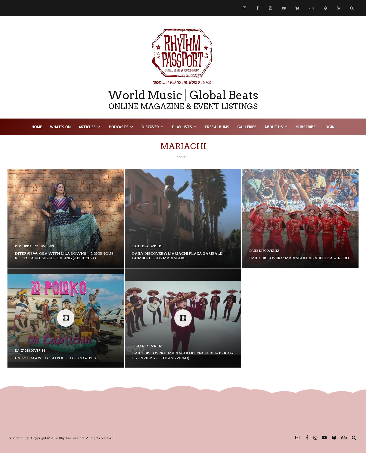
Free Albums (217, 126)
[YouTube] (284, 8)
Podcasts (118, 126)
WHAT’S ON (60, 126)
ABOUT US (273, 126)
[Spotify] (325, 8)
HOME (37, 126)
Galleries (246, 126)
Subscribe (305, 126)
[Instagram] (270, 8)
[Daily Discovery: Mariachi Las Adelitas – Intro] (300, 218)
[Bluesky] (297, 8)
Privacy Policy (18, 438)
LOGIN (329, 126)
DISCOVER (150, 126)
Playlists (182, 126)
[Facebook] (257, 8)
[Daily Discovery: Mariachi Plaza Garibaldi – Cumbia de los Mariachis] (183, 218)
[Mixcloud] (311, 8)
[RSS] (338, 8)
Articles (87, 126)
